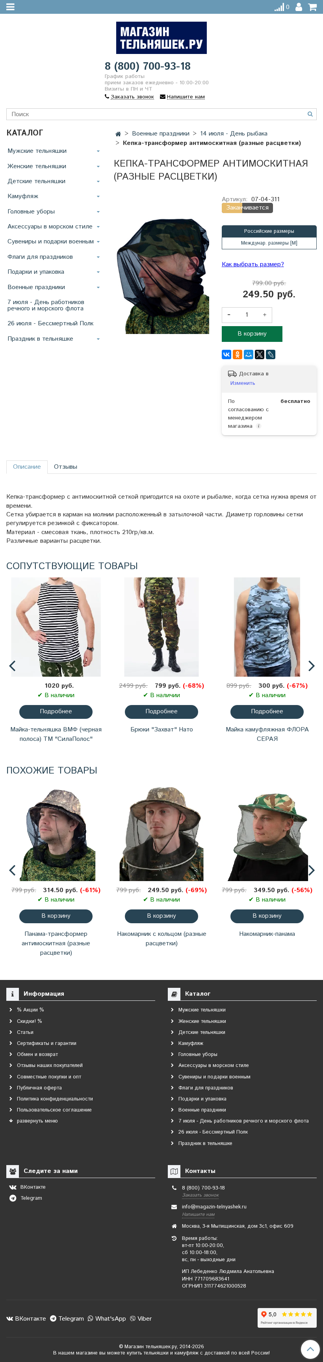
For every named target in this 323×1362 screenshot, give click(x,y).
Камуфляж (22, 196)
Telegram (70, 1318)
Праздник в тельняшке (40, 338)
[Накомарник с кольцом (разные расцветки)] (161, 831)
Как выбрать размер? (253, 265)
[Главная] (118, 134)
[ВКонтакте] (226, 354)
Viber (144, 1318)
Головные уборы (31, 211)
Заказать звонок (200, 1195)
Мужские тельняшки (37, 151)
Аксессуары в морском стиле (50, 226)
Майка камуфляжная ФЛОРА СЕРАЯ (267, 734)
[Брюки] (161, 627)
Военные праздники (36, 287)
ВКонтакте (29, 1318)
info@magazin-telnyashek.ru (214, 1207)
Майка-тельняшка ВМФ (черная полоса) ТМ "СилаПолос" (56, 734)
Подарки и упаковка (35, 271)
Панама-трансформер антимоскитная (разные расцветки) (56, 943)
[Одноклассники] (237, 354)
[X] (259, 354)
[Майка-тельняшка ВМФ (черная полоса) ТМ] (56, 627)
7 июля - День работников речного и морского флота (45, 305)
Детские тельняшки (36, 181)
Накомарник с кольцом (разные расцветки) (161, 939)
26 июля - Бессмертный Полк (50, 323)
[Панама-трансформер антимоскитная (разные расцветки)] (56, 831)
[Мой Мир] (248, 354)
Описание (27, 466)
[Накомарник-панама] (267, 831)
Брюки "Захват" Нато (161, 729)
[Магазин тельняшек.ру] (161, 36)
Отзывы (65, 466)
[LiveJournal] (270, 354)
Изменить (242, 383)
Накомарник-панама (267, 934)
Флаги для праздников (40, 257)
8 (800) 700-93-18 (148, 66)
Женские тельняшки (36, 166)
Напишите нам (198, 1214)
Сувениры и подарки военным (50, 241)
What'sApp (109, 1318)
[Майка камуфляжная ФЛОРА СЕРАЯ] (267, 627)
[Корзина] (312, 7)
